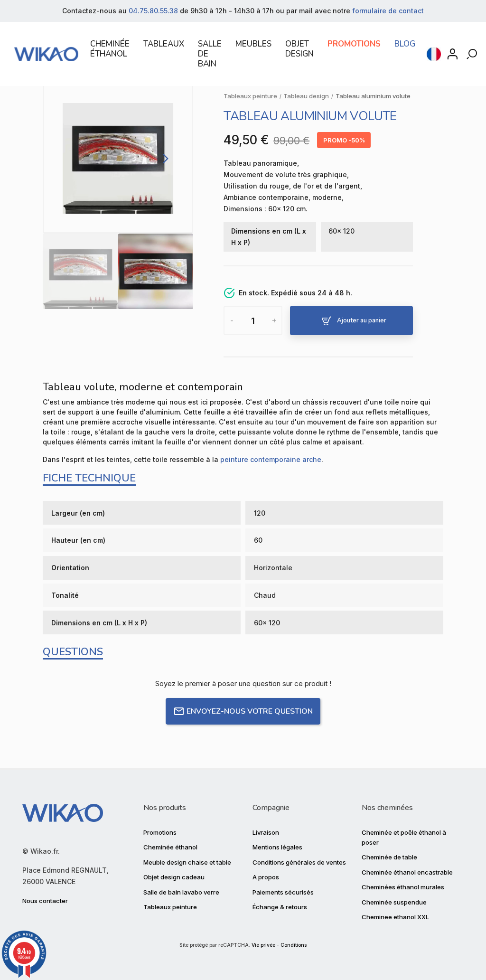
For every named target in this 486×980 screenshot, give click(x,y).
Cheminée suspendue (394, 902)
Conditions (293, 945)
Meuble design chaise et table (187, 862)
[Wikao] (46, 54)
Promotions (160, 832)
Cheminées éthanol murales (403, 887)
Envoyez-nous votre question (250, 711)
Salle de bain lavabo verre (181, 892)
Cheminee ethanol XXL (395, 917)
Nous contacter (45, 901)
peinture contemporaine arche (270, 459)
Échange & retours (279, 907)
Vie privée (263, 945)
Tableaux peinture (170, 907)
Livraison (265, 832)
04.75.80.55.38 (153, 11)
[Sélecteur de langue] (434, 54)
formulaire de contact (388, 11)
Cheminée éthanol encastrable (407, 872)
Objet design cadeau (174, 877)
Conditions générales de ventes (299, 862)
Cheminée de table (389, 857)
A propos (265, 877)
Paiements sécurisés (283, 892)
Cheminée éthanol (170, 847)
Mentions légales (277, 847)
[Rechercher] (472, 54)
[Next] (163, 158)
